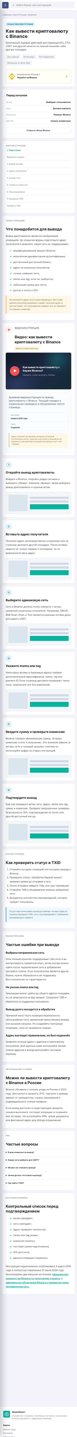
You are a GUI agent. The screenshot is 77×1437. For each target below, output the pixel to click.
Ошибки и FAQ (13, 206)
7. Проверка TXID (15, 199)
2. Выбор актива (15, 164)
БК (6, 1414)
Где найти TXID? (16, 1183)
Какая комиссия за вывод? (21, 1152)
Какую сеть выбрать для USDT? (23, 1160)
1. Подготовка (13, 150)
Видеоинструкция (15, 157)
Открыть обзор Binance (38, 130)
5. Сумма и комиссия (17, 185)
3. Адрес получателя (17, 171)
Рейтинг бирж (9, 1429)
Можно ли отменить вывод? (22, 1167)
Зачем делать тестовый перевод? (25, 1175)
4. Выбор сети (13, 178)
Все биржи (8, 1433)
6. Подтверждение (16, 192)
